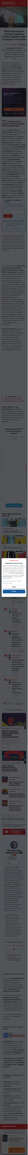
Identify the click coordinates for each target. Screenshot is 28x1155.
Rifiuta (14, 587)
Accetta (14, 591)
